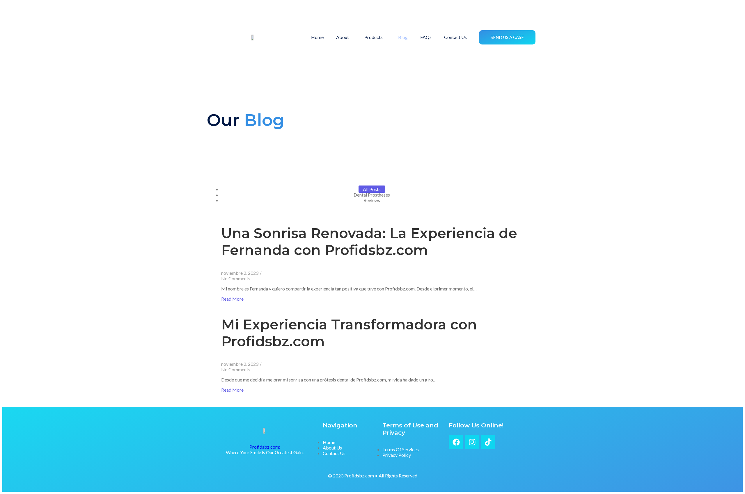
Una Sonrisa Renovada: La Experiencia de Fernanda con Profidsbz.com (369, 241)
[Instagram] (472, 442)
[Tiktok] (488, 442)
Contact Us (455, 37)
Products (373, 37)
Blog (403, 37)
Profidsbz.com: (264, 447)
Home (317, 37)
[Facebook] (456, 442)
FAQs (426, 37)
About (342, 37)
